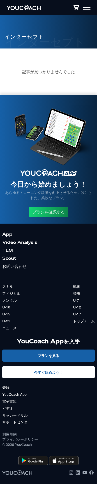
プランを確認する (48, 212)
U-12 (77, 307)
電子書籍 (9, 401)
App (7, 234)
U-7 (76, 300)
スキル (7, 286)
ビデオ (7, 408)
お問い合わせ (14, 266)
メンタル (9, 300)
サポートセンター (16, 422)
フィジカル (11, 293)
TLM (7, 250)
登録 (5, 387)
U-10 (6, 307)
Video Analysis (19, 242)
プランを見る (48, 355)
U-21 (6, 320)
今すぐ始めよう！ (48, 372)
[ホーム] (30, 7)
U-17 (77, 314)
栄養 (76, 293)
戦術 (76, 286)
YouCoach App (14, 394)
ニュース (9, 327)
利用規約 (9, 434)
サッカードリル (15, 415)
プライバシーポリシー (20, 439)
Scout (9, 258)
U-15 (6, 314)
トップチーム (84, 320)
